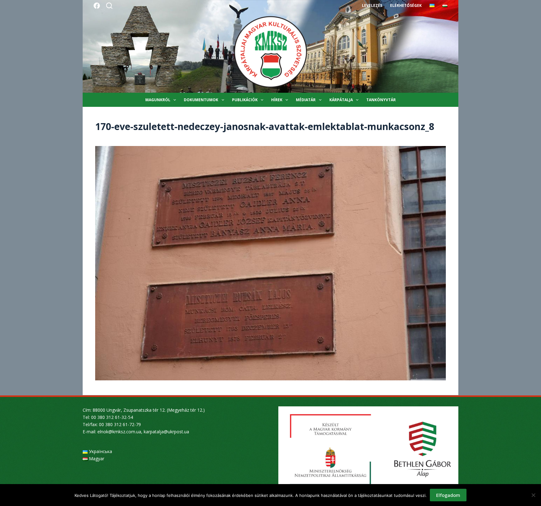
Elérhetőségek (406, 5)
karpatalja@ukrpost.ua (166, 432)
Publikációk (245, 99)
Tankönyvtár (381, 99)
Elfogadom (448, 495)
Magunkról (157, 99)
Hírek (276, 99)
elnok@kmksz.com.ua (119, 432)
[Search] (109, 6)
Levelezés (372, 5)
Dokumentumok (201, 99)
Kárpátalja (341, 99)
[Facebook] (97, 6)
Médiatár (306, 99)
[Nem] (533, 495)
